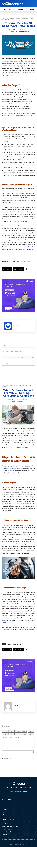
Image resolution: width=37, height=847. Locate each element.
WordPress (17, 18)
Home (3, 18)
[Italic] (6, 357)
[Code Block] (19, 357)
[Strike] (10, 357)
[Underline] (8, 357)
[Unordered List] (14, 357)
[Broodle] (13, 3)
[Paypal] (30, 788)
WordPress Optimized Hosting (21, 844)
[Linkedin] (25, 788)
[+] (25, 357)
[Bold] (3, 357)
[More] (26, 269)
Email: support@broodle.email (18, 791)
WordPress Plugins (7, 264)
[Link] (21, 357)
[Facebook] (7, 788)
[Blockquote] (16, 357)
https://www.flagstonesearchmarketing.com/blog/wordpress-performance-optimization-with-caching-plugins (18, 115)
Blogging (9, 31)
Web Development (10, 18)
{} (23, 357)
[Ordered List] (12, 357)
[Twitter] (12, 788)
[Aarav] (10, 29)
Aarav (13, 29)
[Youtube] (21, 788)
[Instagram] (16, 788)
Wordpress (27, 261)
